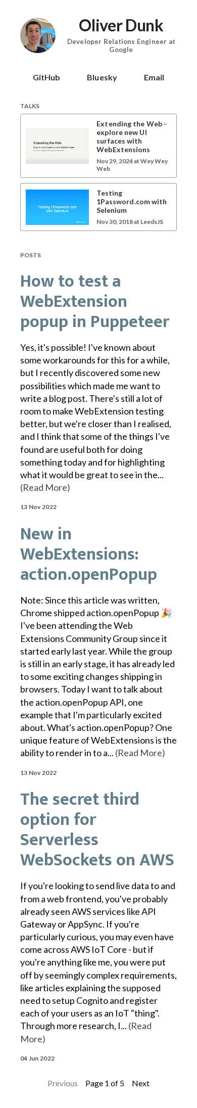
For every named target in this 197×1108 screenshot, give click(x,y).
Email (154, 77)
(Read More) (45, 487)
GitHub (47, 77)
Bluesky (102, 77)
